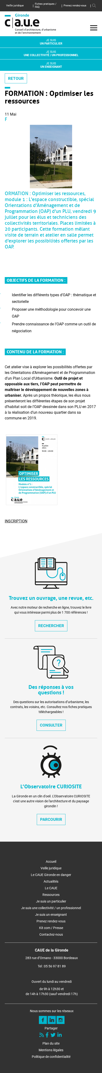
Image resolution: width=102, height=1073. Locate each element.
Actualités (51, 881)
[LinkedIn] (60, 1035)
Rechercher (51, 625)
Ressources (51, 895)
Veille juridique (15, 5)
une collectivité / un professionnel (51, 53)
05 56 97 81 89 (55, 966)
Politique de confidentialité (51, 1057)
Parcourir (51, 819)
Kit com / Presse (51, 928)
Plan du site (51, 1043)
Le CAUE (51, 888)
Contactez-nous (51, 934)
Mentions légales (51, 1050)
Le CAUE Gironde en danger (51, 875)
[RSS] (42, 1035)
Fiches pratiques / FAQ (45, 5)
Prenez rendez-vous (75, 5)
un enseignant (51, 65)
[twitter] (54, 1035)
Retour (16, 78)
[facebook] (48, 1035)
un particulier (51, 42)
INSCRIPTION (16, 521)
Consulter (51, 725)
